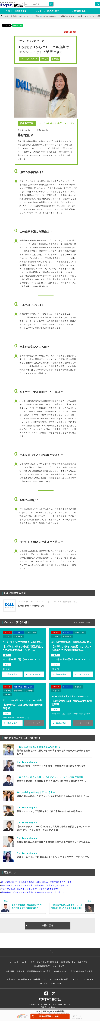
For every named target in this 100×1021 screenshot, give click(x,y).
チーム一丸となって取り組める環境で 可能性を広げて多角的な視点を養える (34, 885)
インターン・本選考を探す (47, 11)
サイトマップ (58, 966)
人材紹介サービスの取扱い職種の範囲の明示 (72, 971)
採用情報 (20, 971)
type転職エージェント (42, 979)
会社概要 (10, 971)
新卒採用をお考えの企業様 (39, 971)
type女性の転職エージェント (67, 979)
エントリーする (34, 674)
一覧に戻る (47, 925)
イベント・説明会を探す (16, 11)
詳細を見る (12, 674)
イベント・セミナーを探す (30, 962)
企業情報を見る (79, 11)
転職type (11, 979)
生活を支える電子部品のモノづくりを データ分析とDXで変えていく (31, 889)
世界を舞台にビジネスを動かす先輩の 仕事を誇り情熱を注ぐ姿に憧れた (32, 892)
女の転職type (23, 979)
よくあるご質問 (81, 962)
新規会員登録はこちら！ (50, 1016)
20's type (87, 979)
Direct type (56, 983)
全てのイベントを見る (84, 622)
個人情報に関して (42, 966)
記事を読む (66, 962)
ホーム (13, 962)
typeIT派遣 (43, 983)
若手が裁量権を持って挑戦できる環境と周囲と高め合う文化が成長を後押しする (36, 882)
